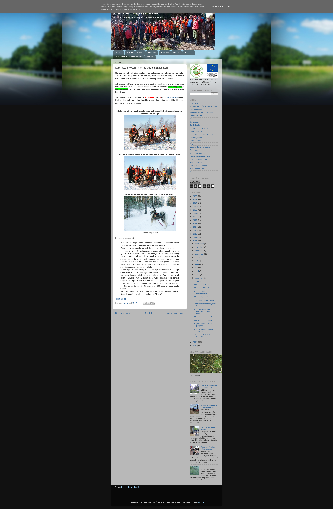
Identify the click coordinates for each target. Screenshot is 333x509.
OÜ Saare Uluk (196, 116)
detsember (199, 244)
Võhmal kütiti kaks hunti (204, 300)
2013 (195, 241)
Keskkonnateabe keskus (200, 128)
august (198, 257)
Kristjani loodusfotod (198, 119)
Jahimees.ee (195, 122)
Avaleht (119, 52)
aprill (197, 271)
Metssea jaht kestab (202, 288)
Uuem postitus (123, 313)
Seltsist (130, 52)
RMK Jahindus (196, 131)
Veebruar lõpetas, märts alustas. (208, 448)
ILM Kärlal (194, 103)
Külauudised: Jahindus (199, 169)
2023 (195, 206)
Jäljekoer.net (195, 144)
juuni (197, 264)
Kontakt (150, 56)
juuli (197, 261)
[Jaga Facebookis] (151, 303)
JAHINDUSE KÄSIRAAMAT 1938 (203, 106)
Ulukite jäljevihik (196, 141)
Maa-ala (176, 52)
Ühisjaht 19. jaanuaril (203, 317)
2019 (195, 220)
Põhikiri (140, 52)
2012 (195, 342)
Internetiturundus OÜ (130, 487)
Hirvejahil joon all (201, 297)
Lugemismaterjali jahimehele (201, 134)
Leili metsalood (196, 110)
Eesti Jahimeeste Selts (199, 160)
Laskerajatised (196, 138)
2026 (195, 196)
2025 (195, 200)
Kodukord (152, 52)
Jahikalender (195, 125)
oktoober (199, 251)
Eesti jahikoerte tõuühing (200, 147)
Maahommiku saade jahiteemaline (202, 292)
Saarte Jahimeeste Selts (200, 156)
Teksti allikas (120, 299)
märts (197, 275)
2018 (195, 224)
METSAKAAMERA (197, 153)
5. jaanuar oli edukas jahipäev (203, 325)
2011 (195, 346)
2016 (195, 230)
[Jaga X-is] (149, 303)
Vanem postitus (175, 313)
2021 (195, 213)
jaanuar (198, 281)
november (199, 247)
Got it (229, 6)
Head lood (188, 52)
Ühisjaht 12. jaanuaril (203, 320)
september (199, 254)
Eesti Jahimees (196, 163)
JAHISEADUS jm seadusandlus (128, 56)
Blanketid (165, 52)
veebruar (199, 278)
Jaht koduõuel (206, 467)
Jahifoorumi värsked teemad (201, 113)
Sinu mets (194, 150)
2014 (195, 237)
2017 (195, 227)
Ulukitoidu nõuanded (198, 166)
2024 (195, 203)
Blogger (201, 502)
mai (196, 268)
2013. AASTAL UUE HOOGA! (202, 336)
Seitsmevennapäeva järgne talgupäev (209, 406)
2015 (195, 234)
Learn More (217, 6)
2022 (195, 210)
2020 (195, 217)
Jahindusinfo (195, 172)
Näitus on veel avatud (203, 284)
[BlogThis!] (146, 303)
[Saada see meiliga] (144, 303)
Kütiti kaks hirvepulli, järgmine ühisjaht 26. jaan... (203, 311)
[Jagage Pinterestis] (153, 303)
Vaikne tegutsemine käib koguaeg (209, 386)
